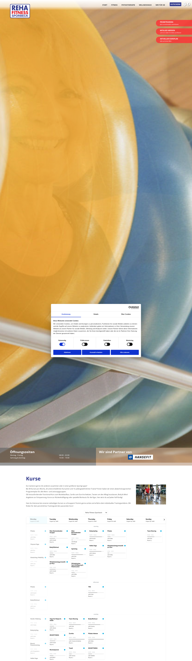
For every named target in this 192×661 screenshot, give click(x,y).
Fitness (114, 5)
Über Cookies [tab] (126, 314)
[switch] (85, 344)
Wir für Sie (160, 5)
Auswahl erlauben (96, 352)
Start (104, 5)
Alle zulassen (124, 352)
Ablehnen (67, 352)
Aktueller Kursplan (169, 40)
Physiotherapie (128, 5)
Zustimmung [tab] (66, 314)
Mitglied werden (170, 31)
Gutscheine (175, 4)
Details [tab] (96, 314)
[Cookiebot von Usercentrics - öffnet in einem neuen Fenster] (130, 307)
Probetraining (169, 23)
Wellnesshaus (145, 5)
